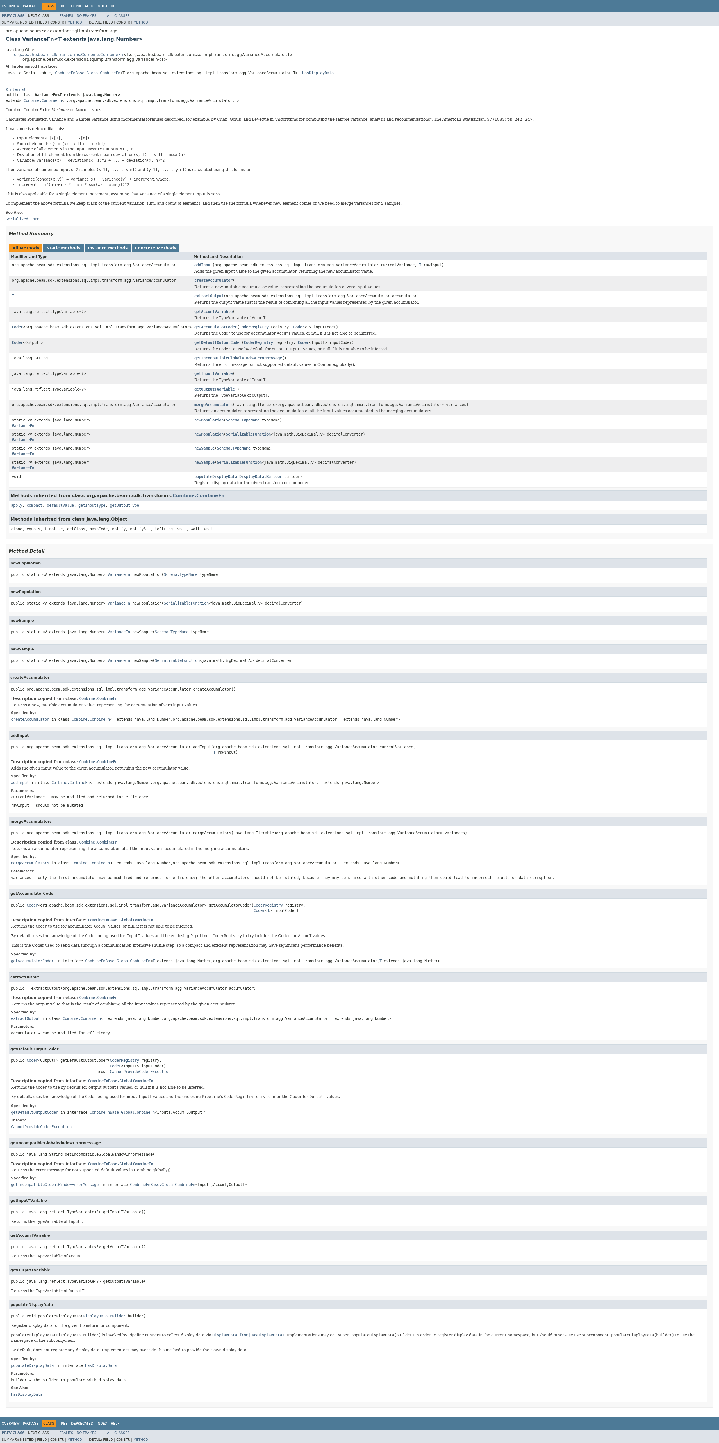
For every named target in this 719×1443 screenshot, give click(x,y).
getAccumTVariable (213, 311)
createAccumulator (213, 280)
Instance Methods (108, 248)
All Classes (118, 16)
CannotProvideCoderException (140, 1071)
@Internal (16, 89)
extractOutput (209, 296)
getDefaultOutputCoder (218, 342)
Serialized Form (22, 219)
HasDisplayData (318, 73)
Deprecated (82, 6)
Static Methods (63, 248)
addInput (203, 265)
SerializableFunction (248, 434)
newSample (204, 448)
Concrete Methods (155, 248)
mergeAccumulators (213, 404)
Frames (66, 16)
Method (74, 22)
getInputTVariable (213, 373)
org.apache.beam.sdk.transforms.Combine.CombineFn (68, 54)
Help (115, 6)
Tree (63, 6)
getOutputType (124, 505)
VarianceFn (23, 425)
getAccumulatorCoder (215, 327)
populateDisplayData (215, 476)
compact (34, 505)
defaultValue (60, 505)
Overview (11, 6)
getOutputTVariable (214, 389)
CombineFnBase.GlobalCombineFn (87, 73)
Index (102, 6)
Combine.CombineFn (43, 100)
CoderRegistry (254, 327)
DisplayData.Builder (260, 476)
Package (30, 6)
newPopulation (209, 420)
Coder (17, 327)
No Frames (87, 16)
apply (16, 505)
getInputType (91, 505)
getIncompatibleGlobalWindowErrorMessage (238, 358)
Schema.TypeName (243, 420)
